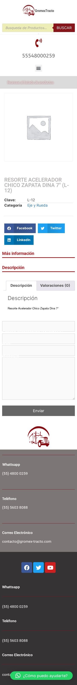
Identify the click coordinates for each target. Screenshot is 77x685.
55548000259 (38, 56)
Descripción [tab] (21, 285)
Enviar (38, 411)
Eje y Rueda (37, 205)
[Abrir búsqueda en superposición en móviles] (38, 28)
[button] (38, 68)
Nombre (21, 319)
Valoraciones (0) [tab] (55, 285)
